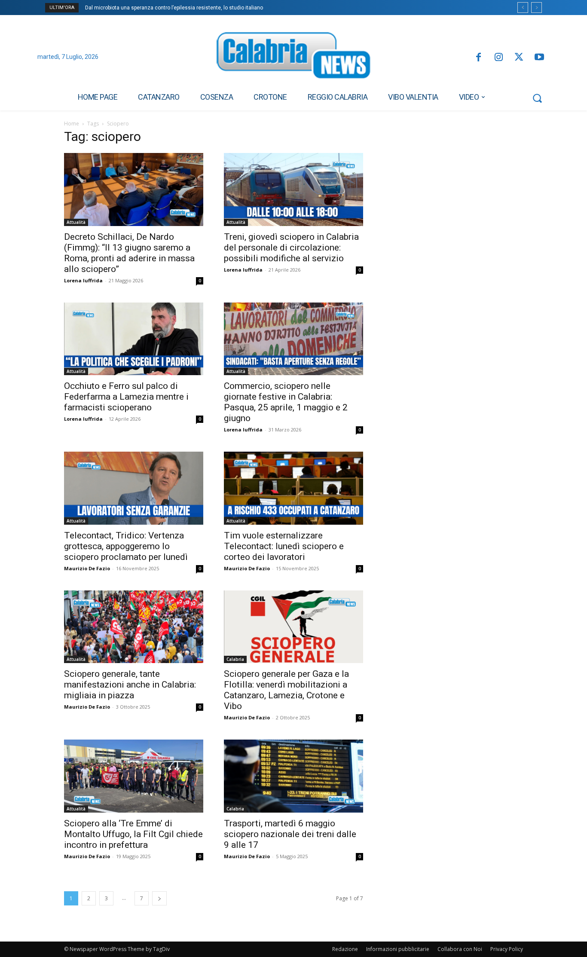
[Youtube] (539, 58)
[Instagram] (499, 58)
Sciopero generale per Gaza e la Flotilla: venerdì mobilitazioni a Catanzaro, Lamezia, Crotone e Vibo (286, 690)
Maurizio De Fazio (87, 568)
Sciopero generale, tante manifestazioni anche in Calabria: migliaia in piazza (130, 684)
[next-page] (159, 898)
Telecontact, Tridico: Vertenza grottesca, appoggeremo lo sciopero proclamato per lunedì (126, 546)
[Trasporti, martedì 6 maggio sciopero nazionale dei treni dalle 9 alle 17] (293, 776)
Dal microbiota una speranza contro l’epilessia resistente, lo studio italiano (174, 8)
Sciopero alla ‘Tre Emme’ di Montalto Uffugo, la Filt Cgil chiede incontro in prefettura (133, 834)
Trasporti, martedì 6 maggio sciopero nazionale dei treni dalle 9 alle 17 (290, 834)
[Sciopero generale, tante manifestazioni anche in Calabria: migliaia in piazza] (133, 626)
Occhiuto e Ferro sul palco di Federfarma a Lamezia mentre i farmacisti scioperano (126, 397)
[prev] (522, 7)
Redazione (345, 949)
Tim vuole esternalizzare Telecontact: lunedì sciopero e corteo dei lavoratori (284, 546)
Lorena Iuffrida (83, 280)
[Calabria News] (293, 57)
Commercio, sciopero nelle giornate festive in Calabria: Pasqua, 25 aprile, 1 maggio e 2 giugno (286, 402)
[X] (519, 58)
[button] (537, 98)
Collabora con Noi (459, 949)
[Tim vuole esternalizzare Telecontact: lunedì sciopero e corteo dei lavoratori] (293, 488)
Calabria (235, 659)
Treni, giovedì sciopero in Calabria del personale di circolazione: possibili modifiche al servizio (291, 247)
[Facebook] (478, 58)
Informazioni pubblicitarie (397, 949)
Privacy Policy (506, 949)
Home (71, 123)
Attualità (76, 222)
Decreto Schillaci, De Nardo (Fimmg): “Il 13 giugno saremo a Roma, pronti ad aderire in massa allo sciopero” (129, 253)
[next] (536, 7)
